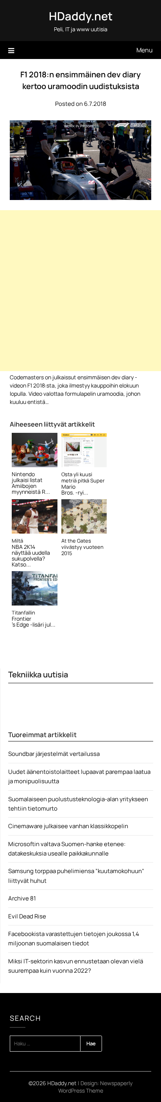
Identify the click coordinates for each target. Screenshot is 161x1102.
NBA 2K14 (23, 547)
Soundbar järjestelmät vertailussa (54, 754)
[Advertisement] (80, 290)
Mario (68, 486)
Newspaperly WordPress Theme (95, 1086)
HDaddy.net (81, 16)
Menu (144, 50)
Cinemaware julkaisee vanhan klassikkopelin (68, 826)
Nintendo (23, 474)
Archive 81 (22, 898)
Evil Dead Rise (27, 916)
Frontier (21, 619)
